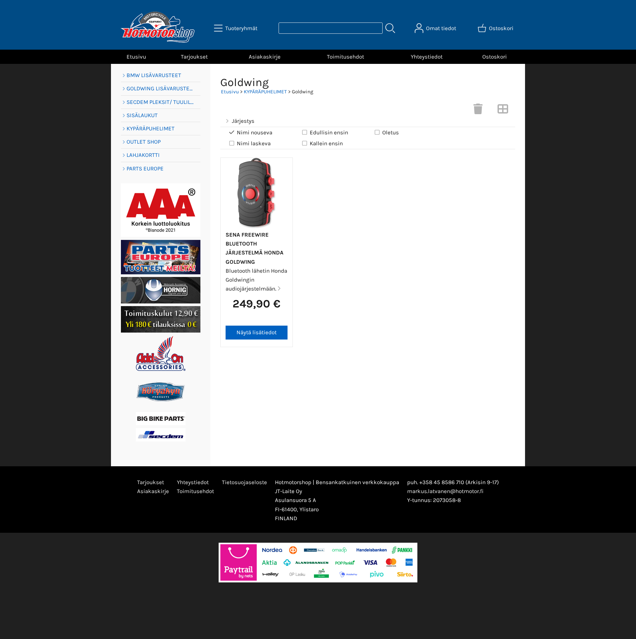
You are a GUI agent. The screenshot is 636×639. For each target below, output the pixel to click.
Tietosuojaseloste (244, 482)
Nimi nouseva (254, 132)
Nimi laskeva (254, 143)
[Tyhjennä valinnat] (478, 111)
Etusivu (136, 56)
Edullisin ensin (329, 132)
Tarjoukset (194, 56)
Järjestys (243, 120)
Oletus (390, 132)
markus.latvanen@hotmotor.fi (445, 491)
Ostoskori (494, 56)
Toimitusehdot (345, 56)
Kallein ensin (326, 143)
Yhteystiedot (427, 56)
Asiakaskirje (265, 56)
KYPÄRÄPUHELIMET (265, 92)
